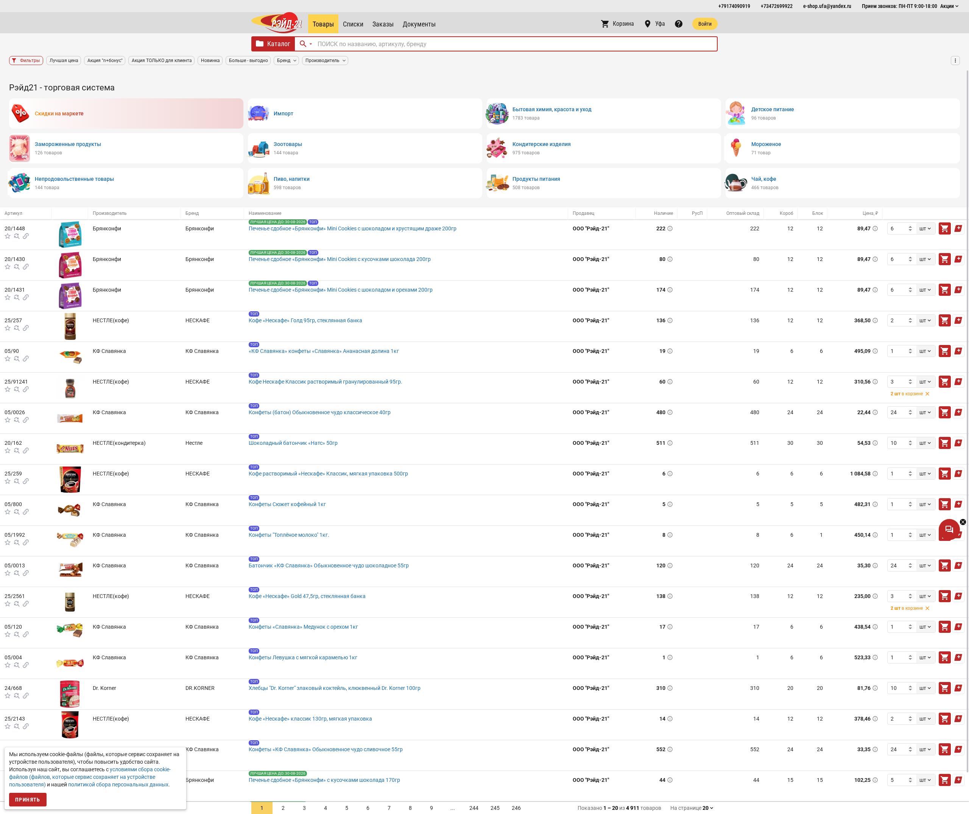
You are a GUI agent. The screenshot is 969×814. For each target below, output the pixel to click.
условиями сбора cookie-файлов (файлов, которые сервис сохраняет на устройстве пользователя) (90, 777)
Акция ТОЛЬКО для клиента (162, 60)
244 (473, 808)
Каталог (278, 44)
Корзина (623, 23)
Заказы (383, 24)
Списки (353, 24)
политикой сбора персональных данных (118, 784)
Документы (419, 24)
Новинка (210, 60)
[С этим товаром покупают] (25, 236)
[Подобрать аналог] (16, 236)
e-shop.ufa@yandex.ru (827, 6)
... (452, 808)
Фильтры (30, 60)
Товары (323, 24)
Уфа (660, 23)
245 (495, 808)
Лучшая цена (64, 60)
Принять (28, 800)
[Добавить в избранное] (7, 236)
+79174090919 (734, 6)
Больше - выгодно (248, 60)
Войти (705, 24)
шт (922, 228)
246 (516, 808)
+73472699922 (777, 6)
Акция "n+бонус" (105, 60)
